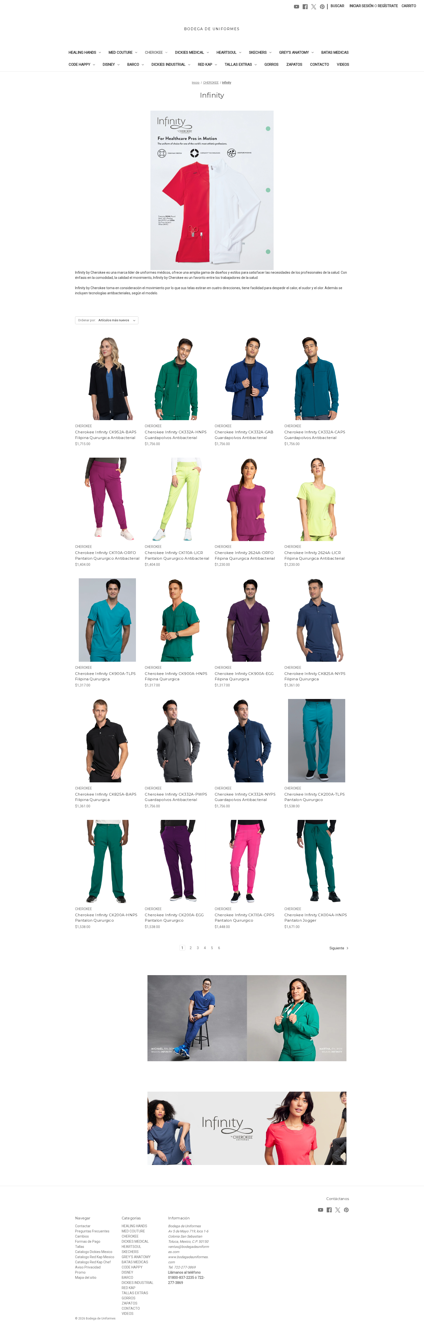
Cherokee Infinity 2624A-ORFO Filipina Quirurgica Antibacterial (245, 555)
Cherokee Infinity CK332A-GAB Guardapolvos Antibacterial (244, 435)
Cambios (82, 1236)
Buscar (337, 6)
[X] (313, 6)
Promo (80, 1272)
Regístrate (388, 6)
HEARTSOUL (227, 52)
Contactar (83, 1226)
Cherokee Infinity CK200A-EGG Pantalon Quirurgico (174, 918)
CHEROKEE (154, 52)
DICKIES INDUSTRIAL (169, 64)
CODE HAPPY (79, 64)
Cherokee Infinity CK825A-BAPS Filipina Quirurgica (105, 797)
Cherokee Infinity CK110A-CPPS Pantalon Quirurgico (244, 918)
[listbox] (118, 320)
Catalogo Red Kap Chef (93, 1262)
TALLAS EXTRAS (238, 64)
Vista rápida (104, 370)
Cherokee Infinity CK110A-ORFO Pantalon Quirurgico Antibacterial (107, 555)
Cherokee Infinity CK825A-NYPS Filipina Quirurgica (314, 676)
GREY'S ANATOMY (294, 52)
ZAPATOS (294, 64)
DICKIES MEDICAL (189, 52)
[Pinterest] (322, 6)
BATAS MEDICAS (335, 52)
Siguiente (337, 948)
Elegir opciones (107, 387)
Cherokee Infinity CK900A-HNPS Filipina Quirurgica (176, 676)
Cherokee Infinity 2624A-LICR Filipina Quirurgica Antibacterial (314, 555)
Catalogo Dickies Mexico (93, 1252)
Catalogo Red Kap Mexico (94, 1257)
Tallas (79, 1247)
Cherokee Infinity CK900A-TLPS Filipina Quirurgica (105, 676)
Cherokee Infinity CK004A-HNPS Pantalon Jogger (315, 918)
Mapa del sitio (85, 1277)
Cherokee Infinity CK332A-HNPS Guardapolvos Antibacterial (176, 435)
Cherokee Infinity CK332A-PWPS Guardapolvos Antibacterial (176, 797)
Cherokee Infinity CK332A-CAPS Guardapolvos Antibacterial (314, 435)
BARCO (133, 64)
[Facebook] (305, 6)
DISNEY (109, 64)
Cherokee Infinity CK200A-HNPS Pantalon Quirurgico (106, 918)
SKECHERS (258, 52)
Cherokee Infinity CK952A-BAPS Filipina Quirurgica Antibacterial (105, 435)
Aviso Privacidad (88, 1267)
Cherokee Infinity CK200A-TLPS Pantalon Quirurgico (314, 797)
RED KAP (205, 64)
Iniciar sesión (361, 6)
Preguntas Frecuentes (92, 1231)
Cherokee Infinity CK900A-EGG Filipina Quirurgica (244, 676)
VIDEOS (343, 64)
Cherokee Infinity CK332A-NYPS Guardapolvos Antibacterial (245, 797)
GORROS (271, 64)
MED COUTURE (120, 52)
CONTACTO (319, 64)
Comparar (105, 379)
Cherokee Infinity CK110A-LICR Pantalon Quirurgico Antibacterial (177, 555)
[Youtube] (296, 6)
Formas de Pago (87, 1241)
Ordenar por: (87, 320)
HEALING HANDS (82, 52)
